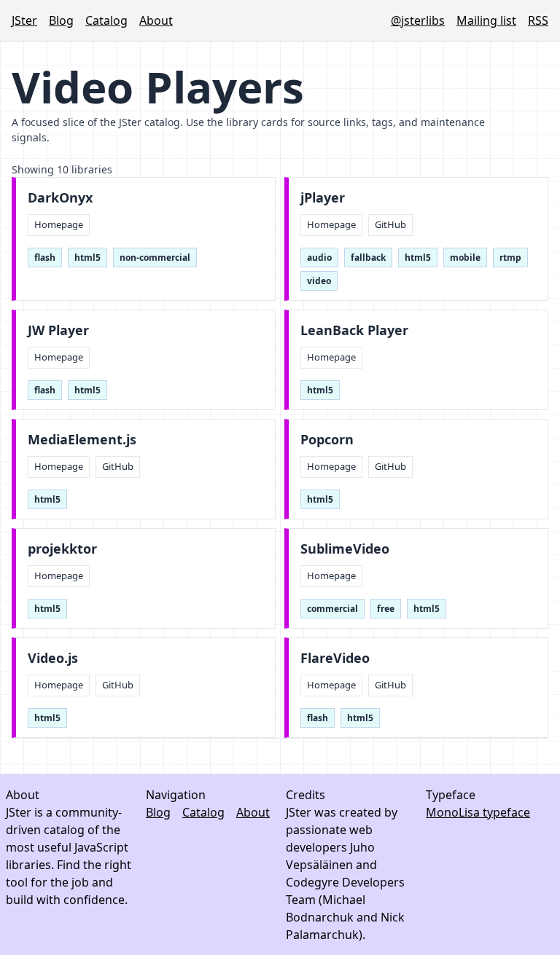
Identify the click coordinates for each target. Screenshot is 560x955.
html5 (87, 257)
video (319, 281)
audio (319, 257)
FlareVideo (335, 658)
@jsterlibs (418, 20)
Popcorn (327, 439)
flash (44, 257)
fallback (368, 257)
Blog (61, 20)
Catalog (106, 20)
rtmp (510, 257)
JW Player (58, 330)
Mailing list (486, 20)
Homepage (58, 224)
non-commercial (155, 257)
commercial (332, 608)
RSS (538, 20)
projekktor (62, 549)
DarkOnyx (60, 197)
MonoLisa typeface (478, 812)
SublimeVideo (344, 549)
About (156, 20)
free (385, 608)
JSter (24, 20)
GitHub (390, 224)
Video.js (53, 658)
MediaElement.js (82, 439)
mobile (465, 257)
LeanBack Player (354, 330)
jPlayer (322, 197)
